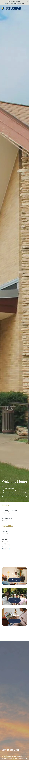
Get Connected (9, 488)
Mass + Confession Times (14, 495)
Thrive (14, 600)
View (14, 621)
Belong (14, 580)
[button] (27, 1)
